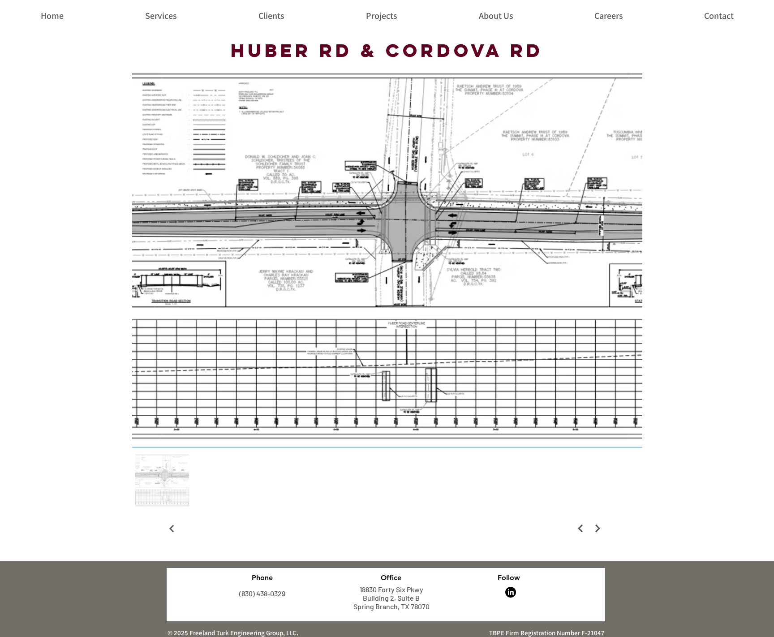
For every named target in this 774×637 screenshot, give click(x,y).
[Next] (580, 528)
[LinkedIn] (510, 592)
